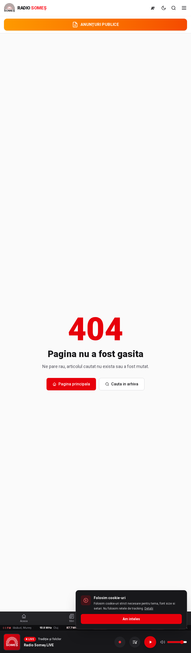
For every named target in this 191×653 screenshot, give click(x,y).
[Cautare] (173, 7)
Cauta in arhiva (124, 384)
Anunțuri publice (100, 24)
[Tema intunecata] (163, 7)
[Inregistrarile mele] (134, 642)
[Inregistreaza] (119, 642)
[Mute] (162, 642)
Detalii (148, 608)
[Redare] (150, 642)
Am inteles (131, 619)
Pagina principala (74, 384)
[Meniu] (184, 8)
